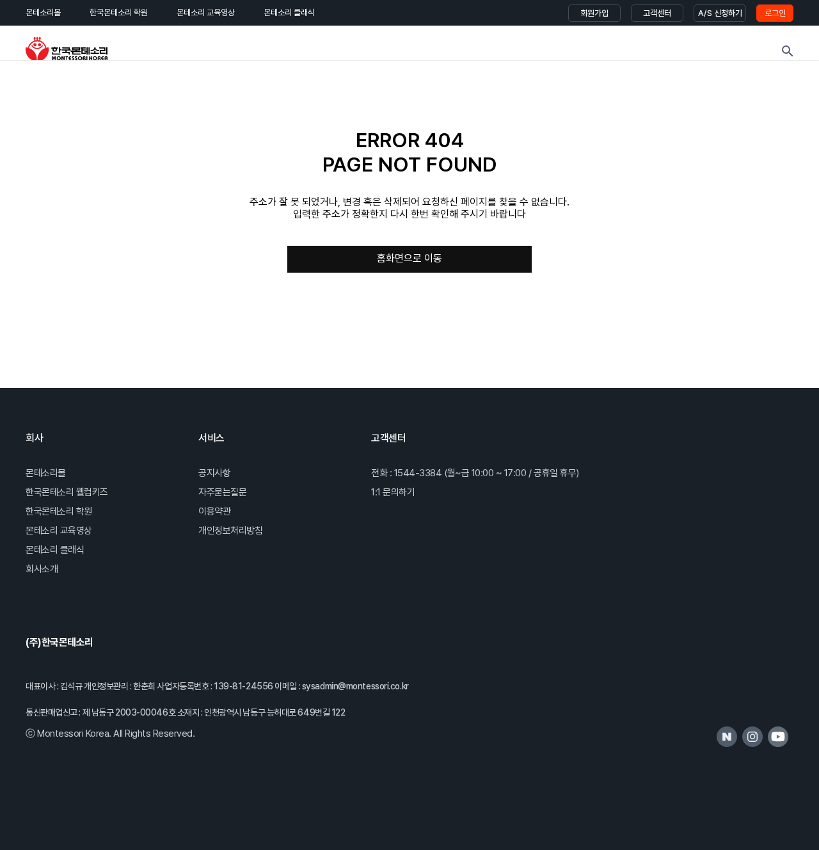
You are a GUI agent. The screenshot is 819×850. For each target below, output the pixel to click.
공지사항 (214, 473)
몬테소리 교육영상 (206, 12)
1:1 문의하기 (393, 492)
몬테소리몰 (43, 12)
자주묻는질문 (222, 492)
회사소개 (42, 569)
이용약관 (214, 511)
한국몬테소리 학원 (119, 12)
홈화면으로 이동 (409, 258)
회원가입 (594, 13)
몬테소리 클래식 (289, 12)
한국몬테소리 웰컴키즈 (67, 492)
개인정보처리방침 (230, 530)
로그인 (775, 13)
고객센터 (657, 13)
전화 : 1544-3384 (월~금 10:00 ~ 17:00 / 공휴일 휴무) (475, 473)
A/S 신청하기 (720, 13)
